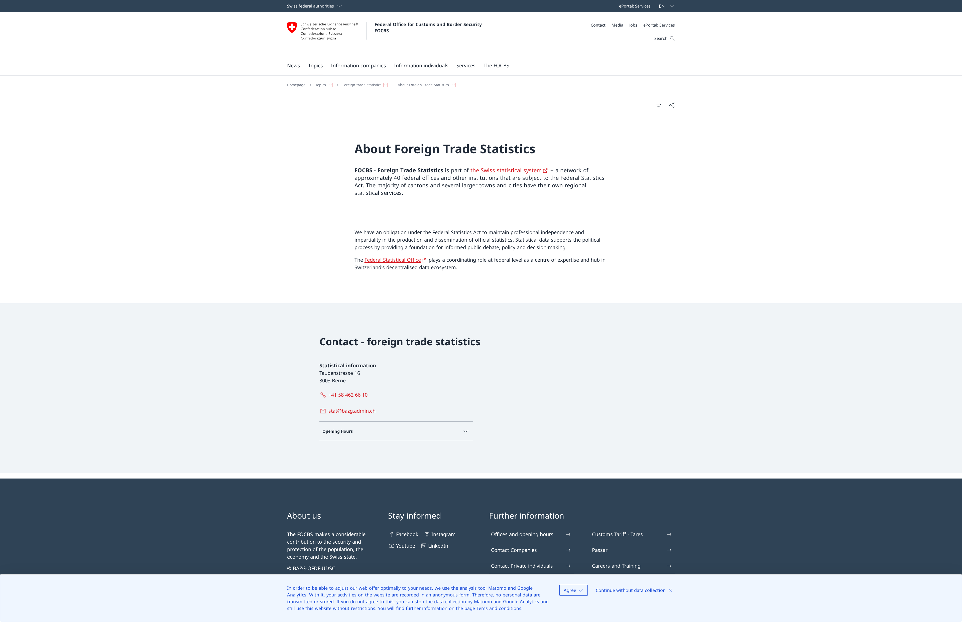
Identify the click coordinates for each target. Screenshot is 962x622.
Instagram (443, 534)
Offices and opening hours (522, 534)
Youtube (405, 545)
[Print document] (658, 104)
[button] (293, 65)
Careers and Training (616, 565)
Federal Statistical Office (393, 259)
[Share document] (671, 104)
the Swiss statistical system (506, 170)
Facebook (407, 534)
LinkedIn (438, 545)
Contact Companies (514, 550)
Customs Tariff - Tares (617, 534)
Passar (600, 550)
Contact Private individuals (522, 565)
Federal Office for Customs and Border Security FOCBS (429, 27)
